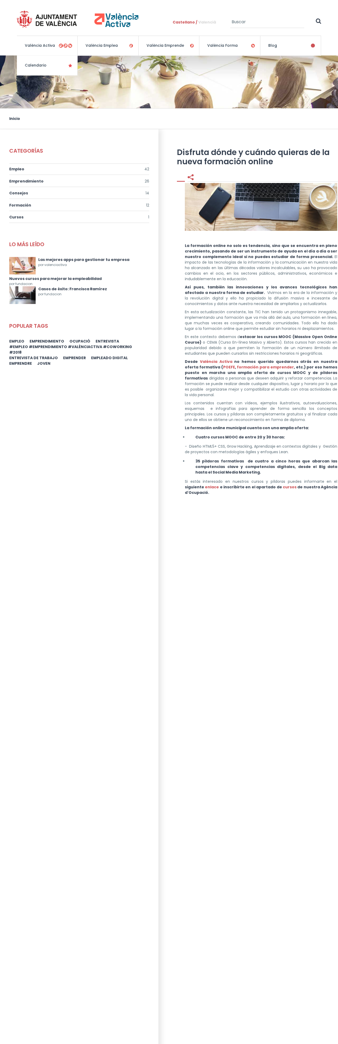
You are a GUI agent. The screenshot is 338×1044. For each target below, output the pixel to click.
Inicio (14, 118)
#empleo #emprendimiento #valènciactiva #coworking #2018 (70, 349)
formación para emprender (265, 367)
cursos (290, 487)
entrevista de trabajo (33, 358)
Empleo (16, 169)
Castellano (184, 22)
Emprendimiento (26, 181)
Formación (20, 205)
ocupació (79, 341)
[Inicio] (77, 19)
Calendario (35, 65)
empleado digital (109, 358)
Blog (272, 45)
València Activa (216, 361)
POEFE (229, 367)
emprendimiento (47, 341)
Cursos (16, 217)
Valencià (207, 22)
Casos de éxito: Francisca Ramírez (72, 289)
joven (43, 363)
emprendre (20, 363)
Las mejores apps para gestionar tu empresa (83, 259)
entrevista (107, 341)
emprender (74, 358)
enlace (212, 487)
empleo (16, 341)
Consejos (18, 193)
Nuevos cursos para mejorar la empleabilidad (55, 278)
